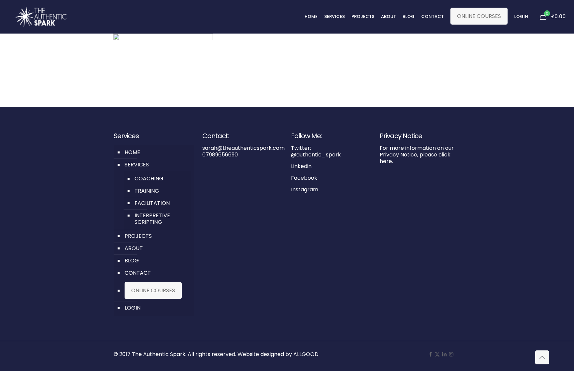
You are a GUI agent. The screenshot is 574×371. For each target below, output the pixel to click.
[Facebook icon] (430, 354)
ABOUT (134, 248)
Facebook (304, 178)
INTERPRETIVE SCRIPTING (152, 219)
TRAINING (147, 191)
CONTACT (138, 273)
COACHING (149, 178)
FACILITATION (152, 203)
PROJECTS (138, 236)
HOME (132, 152)
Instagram (304, 189)
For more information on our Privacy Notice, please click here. (417, 154)
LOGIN (133, 308)
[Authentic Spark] (41, 16)
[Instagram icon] (451, 354)
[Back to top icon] (542, 357)
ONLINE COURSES (479, 16)
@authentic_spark (316, 154)
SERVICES (137, 164)
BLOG (132, 260)
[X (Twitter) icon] (437, 354)
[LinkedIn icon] (444, 354)
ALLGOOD (306, 354)
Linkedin (301, 166)
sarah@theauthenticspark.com (243, 148)
